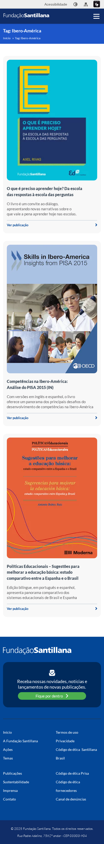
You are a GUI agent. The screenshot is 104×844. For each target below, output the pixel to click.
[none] (75, 4)
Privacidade (65, 741)
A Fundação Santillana (20, 741)
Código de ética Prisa (72, 773)
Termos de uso (67, 732)
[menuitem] (75, 4)
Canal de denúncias (71, 799)
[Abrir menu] (96, 16)
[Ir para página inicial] (52, 650)
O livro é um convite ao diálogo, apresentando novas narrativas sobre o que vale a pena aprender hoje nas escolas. (41, 208)
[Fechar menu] (96, 7)
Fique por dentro (49, 696)
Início (7, 38)
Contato (9, 799)
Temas (8, 758)
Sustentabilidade (16, 782)
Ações (8, 749)
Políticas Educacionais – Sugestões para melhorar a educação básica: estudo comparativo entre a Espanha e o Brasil (43, 572)
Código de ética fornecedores (68, 786)
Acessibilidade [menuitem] (55, 4)
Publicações (12, 773)
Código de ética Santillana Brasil (76, 753)
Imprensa (10, 790)
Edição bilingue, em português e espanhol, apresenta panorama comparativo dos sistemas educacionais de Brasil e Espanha (42, 592)
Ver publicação (17, 225)
